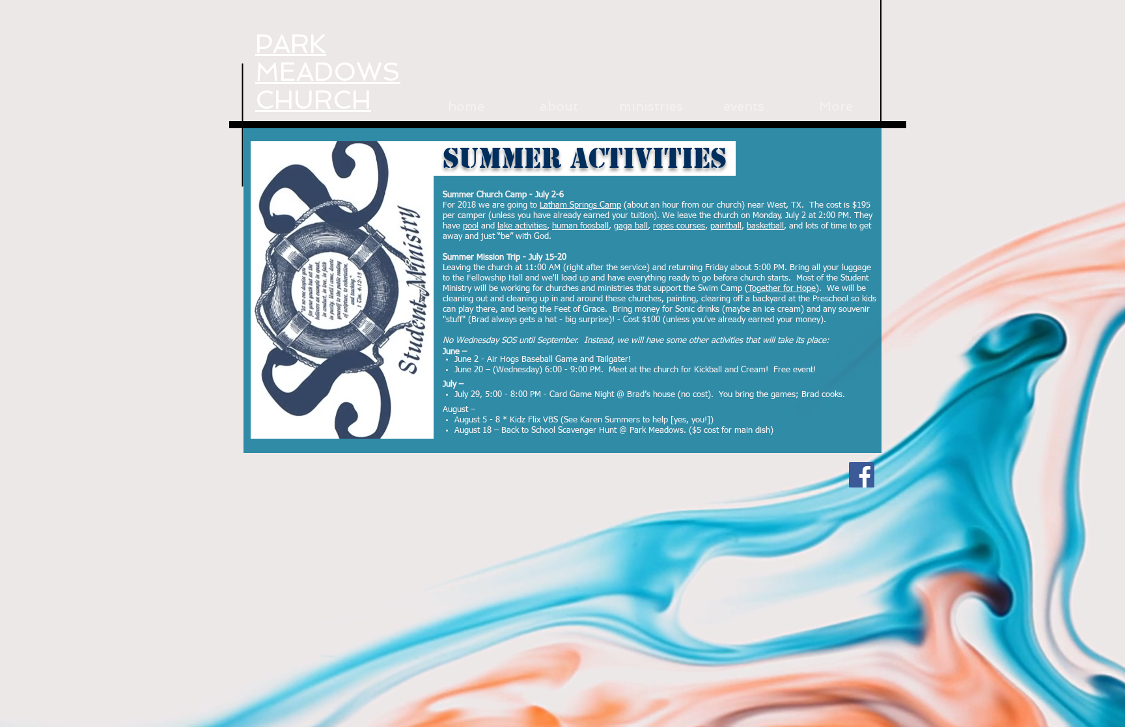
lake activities (522, 226)
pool (471, 226)
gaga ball (631, 226)
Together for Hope (782, 288)
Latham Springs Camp (580, 205)
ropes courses (679, 226)
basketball (765, 226)
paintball (726, 226)
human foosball (580, 226)
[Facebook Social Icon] (861, 474)
